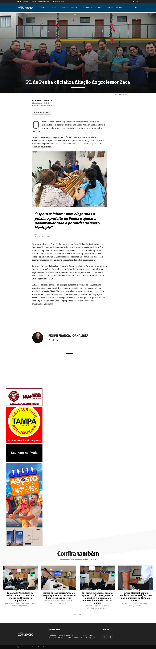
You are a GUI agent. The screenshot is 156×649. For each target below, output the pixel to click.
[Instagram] (137, 1)
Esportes (63, 8)
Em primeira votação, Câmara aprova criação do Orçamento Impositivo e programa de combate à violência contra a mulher (97, 598)
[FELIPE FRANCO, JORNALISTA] (39, 337)
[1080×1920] (24, 527)
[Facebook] (133, 1)
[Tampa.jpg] (24, 443)
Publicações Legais (58, 1)
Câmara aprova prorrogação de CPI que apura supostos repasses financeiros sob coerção (58, 595)
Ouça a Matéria (43, 112)
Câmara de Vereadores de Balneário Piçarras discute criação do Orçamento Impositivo (20, 597)
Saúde (98, 8)
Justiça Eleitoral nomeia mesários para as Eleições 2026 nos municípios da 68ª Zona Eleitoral (135, 597)
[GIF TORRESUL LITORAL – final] (24, 461)
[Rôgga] (24, 545)
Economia (75, 8)
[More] (98, 315)
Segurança (87, 8)
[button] (136, 8)
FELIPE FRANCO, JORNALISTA (42, 100)
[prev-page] (75, 614)
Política (52, 8)
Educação (108, 8)
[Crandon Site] (24, 405)
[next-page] (80, 614)
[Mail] (57, 340)
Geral (43, 8)
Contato (119, 8)
